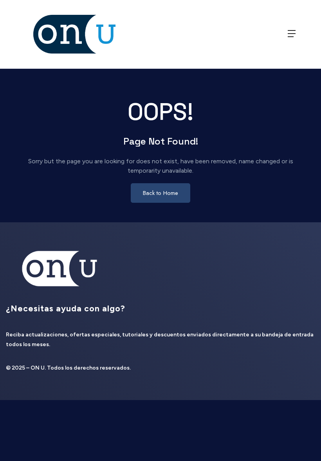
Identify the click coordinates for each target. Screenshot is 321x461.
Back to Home (160, 193)
